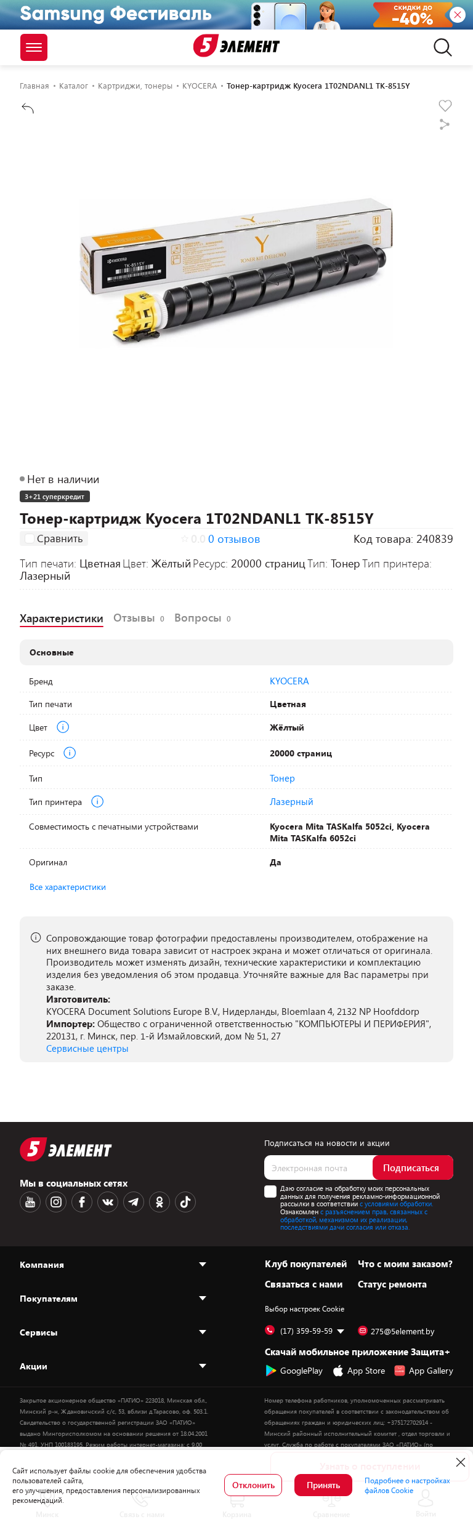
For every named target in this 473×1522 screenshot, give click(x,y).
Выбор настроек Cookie (304, 1308)
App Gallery (431, 1370)
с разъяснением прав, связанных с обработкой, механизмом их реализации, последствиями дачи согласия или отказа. (353, 1219)
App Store (366, 1370)
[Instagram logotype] (56, 1202)
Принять (323, 1485)
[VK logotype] (107, 1202)
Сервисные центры (87, 1048)
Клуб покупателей (306, 1263)
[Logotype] (236, 45)
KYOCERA (289, 681)
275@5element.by (402, 1331)
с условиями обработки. (396, 1203)
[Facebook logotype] (81, 1202)
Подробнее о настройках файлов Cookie (407, 1485)
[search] (439, 47)
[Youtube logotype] (30, 1202)
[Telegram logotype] (133, 1202)
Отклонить (253, 1485)
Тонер (282, 778)
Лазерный (291, 801)
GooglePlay (301, 1370)
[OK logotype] (159, 1202)
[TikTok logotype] (185, 1202)
